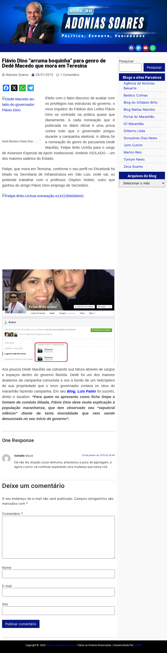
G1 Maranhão (134, 124)
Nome (6, 567)
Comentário (12, 513)
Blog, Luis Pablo (81, 391)
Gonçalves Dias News (140, 138)
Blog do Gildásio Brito (141, 102)
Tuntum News (134, 159)
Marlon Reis (133, 152)
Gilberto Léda (134, 131)
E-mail (7, 585)
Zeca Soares (133, 166)
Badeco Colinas (136, 95)
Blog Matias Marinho (139, 109)
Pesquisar (126, 61)
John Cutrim (133, 145)
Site (5, 604)
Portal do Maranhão (139, 117)
